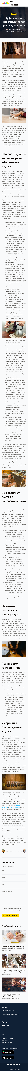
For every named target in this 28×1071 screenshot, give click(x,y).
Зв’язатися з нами (7, 1038)
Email (4, 877)
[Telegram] (14, 1064)
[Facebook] (8, 1064)
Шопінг (14, 13)
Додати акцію (6, 1025)
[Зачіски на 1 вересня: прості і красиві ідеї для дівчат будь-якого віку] (14, 961)
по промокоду (15, 807)
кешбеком (18, 805)
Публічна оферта (7, 1042)
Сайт (3, 884)
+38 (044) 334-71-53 (8, 1010)
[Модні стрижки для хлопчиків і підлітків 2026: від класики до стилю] (14, 985)
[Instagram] (11, 1064)
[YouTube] (17, 1064)
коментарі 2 (15, 998)
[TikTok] (20, 1064)
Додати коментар (7, 891)
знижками (5, 807)
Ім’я (3, 870)
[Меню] (25, 3)
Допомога (5, 1040)
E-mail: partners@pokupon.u (10, 1014)
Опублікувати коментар (10, 915)
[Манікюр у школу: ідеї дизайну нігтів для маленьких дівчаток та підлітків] (14, 937)
